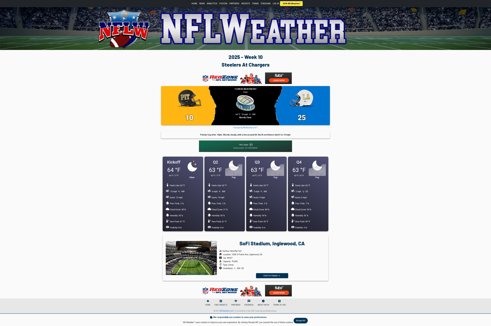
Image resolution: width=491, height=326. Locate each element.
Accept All (300, 320)
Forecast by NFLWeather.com (245, 128)
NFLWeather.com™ (227, 311)
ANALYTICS (212, 3)
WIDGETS (245, 3)
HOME (194, 3)
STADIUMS (266, 3)
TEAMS (255, 3)
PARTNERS (234, 3)
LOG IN (276, 3)
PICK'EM (223, 3)
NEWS (202, 3)
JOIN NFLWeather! (291, 3)
